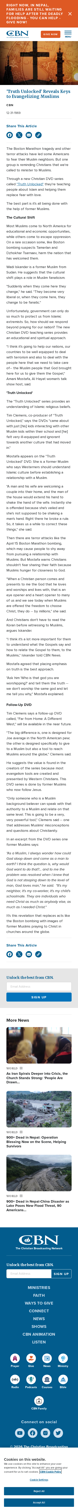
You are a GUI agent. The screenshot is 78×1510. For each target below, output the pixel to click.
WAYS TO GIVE (39, 1303)
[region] (39, 1479)
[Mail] (29, 135)
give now (50, 34)
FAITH (39, 1295)
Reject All (39, 1491)
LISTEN (39, 1342)
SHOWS (39, 1326)
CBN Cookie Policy (50, 1472)
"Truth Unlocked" (30, 184)
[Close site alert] (70, 14)
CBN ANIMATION (39, 1334)
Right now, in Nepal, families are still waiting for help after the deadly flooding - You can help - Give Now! (34, 14)
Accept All (39, 1502)
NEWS (39, 1319)
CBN (10, 105)
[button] (66, 34)
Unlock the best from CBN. (30, 977)
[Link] (38, 135)
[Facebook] (9, 135)
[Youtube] (20, 1433)
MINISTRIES (39, 1288)
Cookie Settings (39, 1480)
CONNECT (39, 1311)
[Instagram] (45, 1433)
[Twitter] (19, 135)
